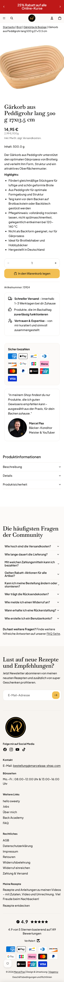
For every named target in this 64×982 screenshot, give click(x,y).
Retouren (9, 857)
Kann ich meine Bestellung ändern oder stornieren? (31, 584)
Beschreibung (12, 467)
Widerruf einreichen (16, 868)
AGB (6, 840)
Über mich (10, 812)
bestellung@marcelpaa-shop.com (37, 765)
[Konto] (52, 18)
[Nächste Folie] (60, 7)
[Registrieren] (56, 695)
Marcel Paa (19, 971)
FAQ (6, 823)
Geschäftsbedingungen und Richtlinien (32, 977)
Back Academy (13, 817)
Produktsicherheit (15, 484)
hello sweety (11, 801)
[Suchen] (12, 18)
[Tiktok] (24, 749)
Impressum (10, 851)
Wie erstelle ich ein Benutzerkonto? (28, 618)
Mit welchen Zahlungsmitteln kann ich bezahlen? (30, 563)
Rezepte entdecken (16, 905)
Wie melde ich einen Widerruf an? (27, 602)
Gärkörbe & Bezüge (35, 27)
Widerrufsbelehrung (16, 862)
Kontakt (8, 759)
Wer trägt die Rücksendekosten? (27, 594)
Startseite (9, 27)
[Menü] (4, 18)
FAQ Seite (53, 633)
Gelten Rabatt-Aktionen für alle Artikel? (26, 574)
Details (7, 475)
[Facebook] (5, 749)
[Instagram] (11, 749)
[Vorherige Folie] (4, 7)
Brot (19, 27)
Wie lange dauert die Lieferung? (26, 554)
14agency (53, 971)
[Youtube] (17, 749)
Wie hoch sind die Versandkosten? (28, 546)
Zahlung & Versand (15, 873)
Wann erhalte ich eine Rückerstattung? (30, 610)
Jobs (6, 806)
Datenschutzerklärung (18, 846)
